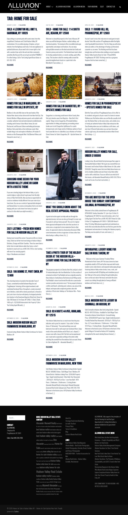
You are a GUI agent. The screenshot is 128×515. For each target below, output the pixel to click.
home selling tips (48, 451)
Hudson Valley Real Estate (49, 471)
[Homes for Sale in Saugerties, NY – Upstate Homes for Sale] (64, 87)
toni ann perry (42, 494)
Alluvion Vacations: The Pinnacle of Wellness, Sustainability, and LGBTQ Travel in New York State (107, 462)
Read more (10, 65)
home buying (46, 444)
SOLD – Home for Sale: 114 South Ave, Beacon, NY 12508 (63, 31)
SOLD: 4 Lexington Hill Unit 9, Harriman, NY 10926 (22, 31)
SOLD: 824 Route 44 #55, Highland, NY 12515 (63, 313)
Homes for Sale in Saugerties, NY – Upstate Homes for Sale (64, 108)
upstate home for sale (52, 494)
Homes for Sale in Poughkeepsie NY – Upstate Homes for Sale (103, 105)
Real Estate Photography (54, 489)
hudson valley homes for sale (50, 467)
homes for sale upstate (50, 458)
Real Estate (44, 488)
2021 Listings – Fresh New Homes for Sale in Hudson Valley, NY (24, 231)
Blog (67, 432)
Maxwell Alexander (50, 485)
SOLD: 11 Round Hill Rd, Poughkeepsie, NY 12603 (97, 31)
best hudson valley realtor (46, 436)
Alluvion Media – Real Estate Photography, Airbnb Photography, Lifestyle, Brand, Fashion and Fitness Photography (78, 448)
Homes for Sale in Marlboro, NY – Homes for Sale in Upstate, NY (24, 105)
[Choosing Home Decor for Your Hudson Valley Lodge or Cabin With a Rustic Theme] (25, 160)
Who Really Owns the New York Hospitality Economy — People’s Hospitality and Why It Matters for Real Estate (107, 440)
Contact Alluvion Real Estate (74, 434)
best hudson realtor (43, 429)
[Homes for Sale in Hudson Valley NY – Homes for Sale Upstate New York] (24, 6)
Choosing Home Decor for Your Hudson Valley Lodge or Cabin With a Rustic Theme (23, 183)
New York (38, 489)
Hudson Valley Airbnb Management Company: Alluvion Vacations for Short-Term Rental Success (107, 448)
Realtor (38, 491)
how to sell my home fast (44, 461)
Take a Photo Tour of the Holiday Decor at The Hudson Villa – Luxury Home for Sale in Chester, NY (63, 258)
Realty (41, 491)
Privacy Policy (69, 426)
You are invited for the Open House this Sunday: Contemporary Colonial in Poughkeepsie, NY (103, 201)
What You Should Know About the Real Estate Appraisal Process (63, 209)
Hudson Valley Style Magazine (45, 482)
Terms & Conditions (71, 429)
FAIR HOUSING (92, 6)
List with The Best (71, 423)
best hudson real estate (55, 426)
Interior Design (53, 482)
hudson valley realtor (44, 475)
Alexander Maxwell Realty (46, 423)
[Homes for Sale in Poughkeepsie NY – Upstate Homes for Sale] (103, 84)
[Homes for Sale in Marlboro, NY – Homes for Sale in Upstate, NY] (25, 84)
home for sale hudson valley (47, 448)
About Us (68, 418)
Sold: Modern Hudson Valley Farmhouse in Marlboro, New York (64, 361)
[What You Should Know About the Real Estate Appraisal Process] (64, 174)
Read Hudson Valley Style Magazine (76, 443)
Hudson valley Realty (47, 479)
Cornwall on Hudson (48, 440)
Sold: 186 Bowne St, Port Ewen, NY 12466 (25, 273)
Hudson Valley (55, 460)
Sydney (16, 511)
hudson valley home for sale (44, 464)
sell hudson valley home (47, 491)
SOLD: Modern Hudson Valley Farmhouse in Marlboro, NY (22, 324)
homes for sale (57, 452)
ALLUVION (23, 25)
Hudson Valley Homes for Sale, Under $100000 (101, 154)
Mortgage (60, 486)
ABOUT (48, 6)
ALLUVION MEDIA (79, 6)
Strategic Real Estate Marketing (75, 421)
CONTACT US (110, 6)
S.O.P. (102, 6)
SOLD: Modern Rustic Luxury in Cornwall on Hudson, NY (101, 302)
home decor (51, 444)
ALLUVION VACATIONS (63, 6)
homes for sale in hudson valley (46, 454)
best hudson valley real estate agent (50, 432)
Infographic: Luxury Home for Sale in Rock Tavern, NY (100, 251)
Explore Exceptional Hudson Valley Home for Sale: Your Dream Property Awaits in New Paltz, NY (107, 475)
